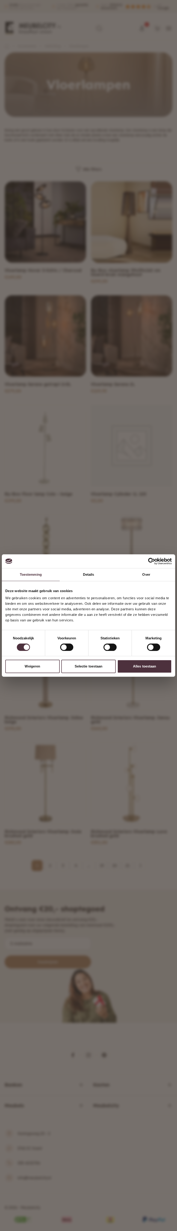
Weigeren (32, 666)
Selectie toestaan (89, 666)
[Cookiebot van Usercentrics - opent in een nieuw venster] (151, 561)
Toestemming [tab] (31, 574)
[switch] (66, 647)
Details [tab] (88, 574)
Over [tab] (146, 574)
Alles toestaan (144, 666)
